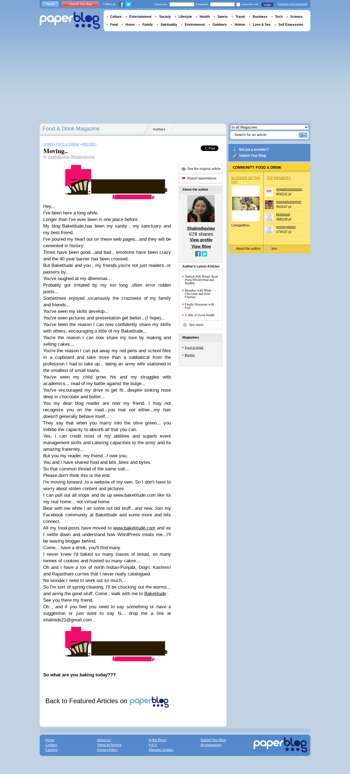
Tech (278, 17)
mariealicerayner (288, 202)
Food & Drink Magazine (71, 129)
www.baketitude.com (134, 528)
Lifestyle (185, 17)
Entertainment (140, 17)
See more (196, 325)
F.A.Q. (153, 745)
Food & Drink (194, 347)
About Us (104, 740)
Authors (159, 129)
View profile (201, 239)
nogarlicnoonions (289, 189)
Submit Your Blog (252, 156)
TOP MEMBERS (279, 178)
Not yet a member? (254, 150)
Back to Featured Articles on (87, 701)
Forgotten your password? (293, 4)
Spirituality (169, 25)
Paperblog (70, 20)
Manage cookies (161, 750)
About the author (248, 249)
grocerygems (286, 227)
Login (267, 4)
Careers (51, 750)
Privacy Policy (107, 750)
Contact (51, 745)
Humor (240, 25)
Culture (116, 17)
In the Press (157, 740)
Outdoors (219, 25)
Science (296, 17)
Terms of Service (109, 745)
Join (274, 249)
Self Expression (290, 25)
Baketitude (155, 593)
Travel (240, 17)
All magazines (210, 745)
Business (260, 17)
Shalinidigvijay (59, 157)
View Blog (201, 246)
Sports (222, 17)
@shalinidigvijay (83, 157)
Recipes (190, 355)
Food (114, 25)
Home (50, 4)
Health (205, 17)
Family (147, 25)
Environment (195, 25)
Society (165, 17)
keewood (283, 214)
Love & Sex (262, 25)
